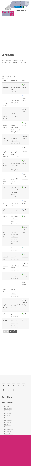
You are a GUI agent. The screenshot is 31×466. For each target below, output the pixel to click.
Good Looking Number (5, 103)
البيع (4, 187)
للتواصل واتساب (15, 305)
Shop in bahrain (8, 411)
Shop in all (6, 406)
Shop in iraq (7, 415)
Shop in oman (7, 431)
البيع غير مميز (14, 210)
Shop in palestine (8, 434)
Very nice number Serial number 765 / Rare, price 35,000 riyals (15, 236)
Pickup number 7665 (5, 234)
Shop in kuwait (7, 420)
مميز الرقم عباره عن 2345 (6, 307)
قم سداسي (6, 87)
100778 (5, 216)
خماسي (5, 320)
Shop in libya (7, 424)
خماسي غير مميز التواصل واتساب (14, 323)
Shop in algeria (8, 408)
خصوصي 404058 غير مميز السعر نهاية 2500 (15, 127)
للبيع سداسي (14, 203)
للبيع (4, 314)
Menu (27, 3)
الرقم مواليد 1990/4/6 (5, 154)
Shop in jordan (7, 418)
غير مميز (13, 257)
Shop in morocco (8, 429)
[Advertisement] (15, 35)
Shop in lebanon (8, 422)
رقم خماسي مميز (5, 181)
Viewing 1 (4, 78)
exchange (5, 276)
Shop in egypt (7, 413)
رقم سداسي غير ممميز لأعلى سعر (15, 165)
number (5, 248)
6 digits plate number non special (14, 219)
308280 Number (15, 100)
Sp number (14, 248)
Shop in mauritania (9, 427)
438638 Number (15, 114)
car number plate (5, 289)
